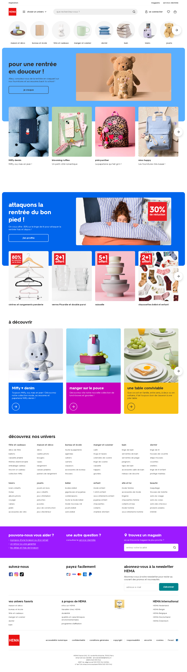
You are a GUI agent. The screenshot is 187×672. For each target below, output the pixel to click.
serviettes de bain (130, 454)
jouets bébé (70, 508)
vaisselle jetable (16, 458)
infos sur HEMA (68, 605)
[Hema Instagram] (16, 574)
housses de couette (159, 454)
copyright (117, 640)
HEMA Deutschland (161, 617)
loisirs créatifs (15, 488)
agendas (69, 454)
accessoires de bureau (75, 470)
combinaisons (71, 496)
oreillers (153, 466)
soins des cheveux (158, 504)
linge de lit (154, 450)
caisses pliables (44, 470)
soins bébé (70, 512)
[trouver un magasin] (174, 547)
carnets (68, 462)
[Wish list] (168, 11)
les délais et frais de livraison (24, 547)
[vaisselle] (115, 278)
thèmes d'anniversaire (18, 462)
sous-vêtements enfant (104, 496)
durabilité (66, 613)
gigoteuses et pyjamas (75, 492)
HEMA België (159, 609)
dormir (11, 621)
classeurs (69, 466)
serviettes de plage (130, 458)
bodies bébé (71, 488)
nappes (97, 470)
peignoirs (126, 462)
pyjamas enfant (100, 500)
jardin (11, 508)
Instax (11, 492)
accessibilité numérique (56, 640)
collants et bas (128, 504)
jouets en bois (43, 488)
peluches (41, 500)
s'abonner (168, 587)
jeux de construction (46, 508)
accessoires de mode (131, 492)
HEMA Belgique (160, 613)
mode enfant (99, 488)
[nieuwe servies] (151, 371)
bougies (40, 458)
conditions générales (99, 640)
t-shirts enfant (100, 492)
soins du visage (157, 496)
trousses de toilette (158, 492)
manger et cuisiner (17, 617)
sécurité (148, 640)
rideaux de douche (130, 473)
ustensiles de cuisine (103, 458)
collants (97, 508)
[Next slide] (178, 132)
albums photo (15, 496)
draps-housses (156, 458)
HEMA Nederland (161, 605)
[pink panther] (115, 136)
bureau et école (16, 609)
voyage (12, 500)
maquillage (155, 488)
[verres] (72, 278)
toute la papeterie (73, 450)
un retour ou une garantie (23, 544)
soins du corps (156, 500)
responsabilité (133, 640)
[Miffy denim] (29, 136)
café (96, 450)
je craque (93, 84)
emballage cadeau (17, 466)
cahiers (68, 458)
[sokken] (158, 278)
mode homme (128, 508)
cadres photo (43, 454)
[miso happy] (158, 136)
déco (39, 450)
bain (10, 625)
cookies (159, 640)
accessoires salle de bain (133, 470)
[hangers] (29, 278)
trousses (68, 473)
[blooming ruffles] (72, 136)
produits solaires (157, 508)
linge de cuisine (101, 462)
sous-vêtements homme (132, 512)
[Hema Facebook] (11, 574)
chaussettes (99, 504)
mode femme (128, 488)
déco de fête (15, 450)
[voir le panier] (175, 11)
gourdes (97, 473)
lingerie (125, 496)
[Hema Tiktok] (22, 574)
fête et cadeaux (16, 613)
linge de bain (128, 450)
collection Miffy (15, 473)
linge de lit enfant (158, 470)
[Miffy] (36, 371)
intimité (153, 512)
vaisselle (97, 466)
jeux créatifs (42, 492)
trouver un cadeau (17, 470)
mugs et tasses (100, 454)
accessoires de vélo (18, 512)
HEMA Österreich (160, 621)
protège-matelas (157, 473)
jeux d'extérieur (44, 512)
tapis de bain (127, 466)
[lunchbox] (93, 371)
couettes (154, 462)
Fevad (170, 640)
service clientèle (87, 540)
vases (39, 462)
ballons (12, 454)
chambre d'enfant (101, 512)
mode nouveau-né (73, 504)
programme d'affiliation (72, 623)
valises (12, 504)
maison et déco (16, 605)
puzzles (40, 504)
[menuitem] (13, 3)
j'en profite (93, 229)
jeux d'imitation (44, 496)
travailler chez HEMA (71, 609)
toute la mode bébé (74, 500)
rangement (42, 466)
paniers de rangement (47, 473)
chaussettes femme (130, 500)
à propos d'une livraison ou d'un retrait (29, 540)
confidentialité (78, 640)
